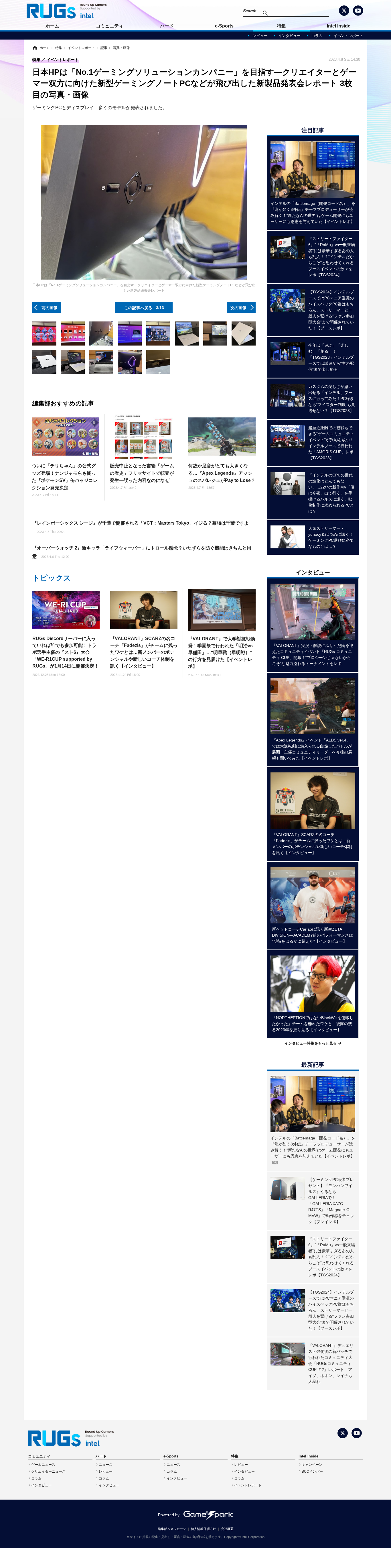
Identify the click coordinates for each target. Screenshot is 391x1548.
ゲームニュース (43, 1465)
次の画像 (238, 307)
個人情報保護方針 (203, 1529)
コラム (317, 36)
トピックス (51, 578)
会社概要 (227, 1529)
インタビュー (289, 36)
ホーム (52, 25)
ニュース (105, 1465)
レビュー (259, 36)
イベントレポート (348, 36)
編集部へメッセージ (172, 1529)
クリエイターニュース (48, 1471)
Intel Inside (338, 25)
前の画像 (50, 307)
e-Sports (224, 25)
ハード (167, 25)
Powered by (168, 1514)
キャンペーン (312, 1465)
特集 (281, 25)
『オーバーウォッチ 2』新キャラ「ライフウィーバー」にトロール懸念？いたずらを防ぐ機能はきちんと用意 (141, 552)
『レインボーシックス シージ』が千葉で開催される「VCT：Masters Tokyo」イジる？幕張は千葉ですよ (140, 527)
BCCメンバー (312, 1471)
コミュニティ (109, 25)
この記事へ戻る (144, 307)
